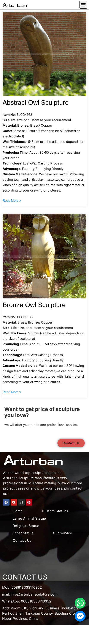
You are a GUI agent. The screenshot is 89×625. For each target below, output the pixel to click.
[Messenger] (80, 616)
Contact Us (22, 540)
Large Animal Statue (29, 518)
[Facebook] (6, 502)
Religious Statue (26, 526)
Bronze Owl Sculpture (34, 304)
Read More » (12, 200)
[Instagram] (21, 502)
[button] (83, 5)
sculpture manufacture (37, 478)
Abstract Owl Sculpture (36, 102)
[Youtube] (14, 502)
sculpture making (42, 483)
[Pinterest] (29, 502)
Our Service (62, 533)
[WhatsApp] (80, 603)
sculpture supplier (46, 472)
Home (17, 511)
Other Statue (23, 533)
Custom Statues (55, 511)
